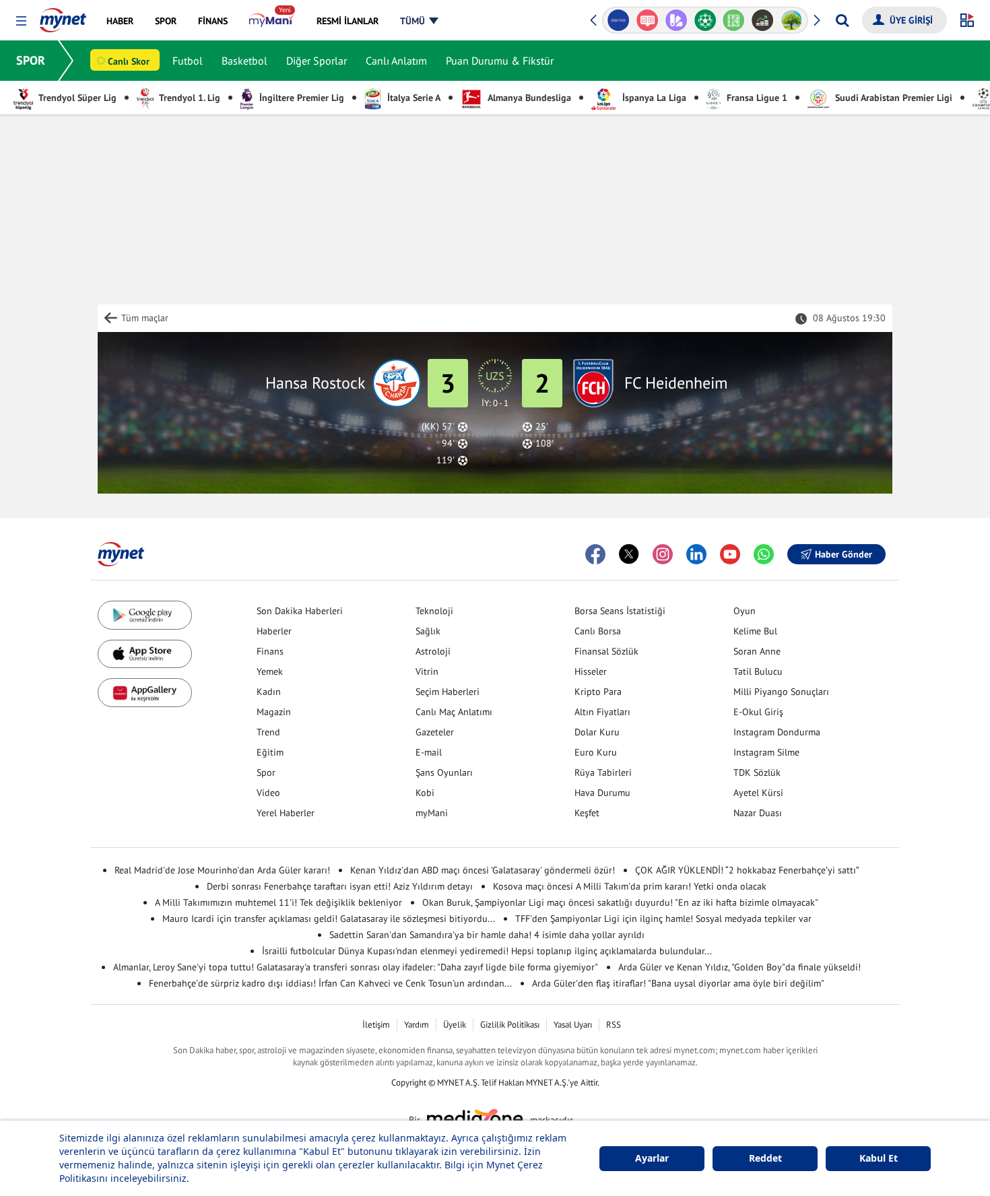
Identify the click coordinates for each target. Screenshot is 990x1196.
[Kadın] (793, 20)
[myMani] (272, 20)
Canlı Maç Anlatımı (454, 712)
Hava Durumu (602, 793)
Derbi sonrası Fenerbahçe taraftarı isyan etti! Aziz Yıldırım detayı (340, 886)
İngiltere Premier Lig (300, 98)
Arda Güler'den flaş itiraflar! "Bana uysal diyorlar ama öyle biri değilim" (678, 983)
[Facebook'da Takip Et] (595, 554)
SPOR (30, 60)
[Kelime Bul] (707, 20)
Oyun (744, 611)
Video (268, 793)
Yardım (416, 1024)
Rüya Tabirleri (603, 772)
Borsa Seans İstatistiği (619, 611)
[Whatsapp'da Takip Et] (764, 554)
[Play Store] (145, 615)
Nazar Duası (757, 813)
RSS (613, 1024)
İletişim (376, 1024)
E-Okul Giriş (758, 712)
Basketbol (244, 60)
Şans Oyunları (444, 772)
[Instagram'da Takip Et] (663, 554)
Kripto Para (598, 692)
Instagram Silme (766, 752)
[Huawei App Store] (145, 692)
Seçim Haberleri (448, 692)
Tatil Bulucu (758, 671)
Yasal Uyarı (573, 1024)
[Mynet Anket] (620, 20)
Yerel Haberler (286, 813)
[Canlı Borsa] (735, 20)
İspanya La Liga (653, 98)
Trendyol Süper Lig (76, 98)
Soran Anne (757, 651)
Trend (268, 732)
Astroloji (433, 651)
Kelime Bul (755, 631)
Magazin (274, 712)
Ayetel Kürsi (758, 793)
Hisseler (590, 671)
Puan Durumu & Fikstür (500, 60)
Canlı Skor (129, 61)
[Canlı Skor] (678, 20)
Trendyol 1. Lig (188, 98)
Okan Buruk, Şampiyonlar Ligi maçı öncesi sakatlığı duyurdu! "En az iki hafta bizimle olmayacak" (620, 902)
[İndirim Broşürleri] (649, 20)
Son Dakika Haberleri (300, 611)
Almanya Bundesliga (528, 98)
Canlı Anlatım (396, 60)
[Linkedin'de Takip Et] (696, 554)
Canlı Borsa (597, 631)
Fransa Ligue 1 (755, 98)
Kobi (425, 793)
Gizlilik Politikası (509, 1024)
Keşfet (586, 813)
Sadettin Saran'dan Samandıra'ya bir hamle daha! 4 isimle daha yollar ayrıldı (487, 935)
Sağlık (428, 631)
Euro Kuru (595, 752)
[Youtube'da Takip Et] (730, 554)
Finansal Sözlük (606, 651)
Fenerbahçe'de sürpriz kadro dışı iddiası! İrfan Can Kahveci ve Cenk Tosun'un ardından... (330, 983)
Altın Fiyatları (602, 712)
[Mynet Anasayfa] (63, 16)
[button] (21, 21)
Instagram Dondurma (776, 732)
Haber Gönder (843, 554)
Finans (270, 651)
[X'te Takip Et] (629, 554)
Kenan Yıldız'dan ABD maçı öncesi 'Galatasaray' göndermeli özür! (482, 870)
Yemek (270, 671)
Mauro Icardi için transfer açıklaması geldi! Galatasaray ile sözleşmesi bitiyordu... (328, 918)
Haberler (274, 631)
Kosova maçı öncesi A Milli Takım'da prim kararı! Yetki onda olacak (629, 886)
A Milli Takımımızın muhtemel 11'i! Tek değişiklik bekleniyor (278, 902)
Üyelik (454, 1024)
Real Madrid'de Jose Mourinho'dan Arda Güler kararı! (222, 870)
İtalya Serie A (412, 98)
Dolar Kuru (597, 732)
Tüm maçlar (144, 318)
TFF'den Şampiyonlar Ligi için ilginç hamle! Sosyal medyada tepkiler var (663, 918)
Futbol (187, 60)
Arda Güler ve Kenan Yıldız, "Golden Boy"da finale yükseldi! (739, 967)
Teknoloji (434, 611)
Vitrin (427, 671)
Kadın (269, 692)
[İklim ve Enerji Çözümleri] (764, 20)
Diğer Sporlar (316, 60)
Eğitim (270, 752)
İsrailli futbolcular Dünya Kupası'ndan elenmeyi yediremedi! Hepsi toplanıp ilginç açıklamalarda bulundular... (487, 951)
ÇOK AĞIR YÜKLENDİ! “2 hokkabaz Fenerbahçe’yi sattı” (747, 870)
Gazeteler (435, 732)
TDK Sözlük (757, 772)
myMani (432, 813)
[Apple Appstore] (145, 654)
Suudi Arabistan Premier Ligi (892, 98)
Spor (266, 772)
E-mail (429, 752)
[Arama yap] (842, 20)
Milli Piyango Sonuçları (781, 692)
